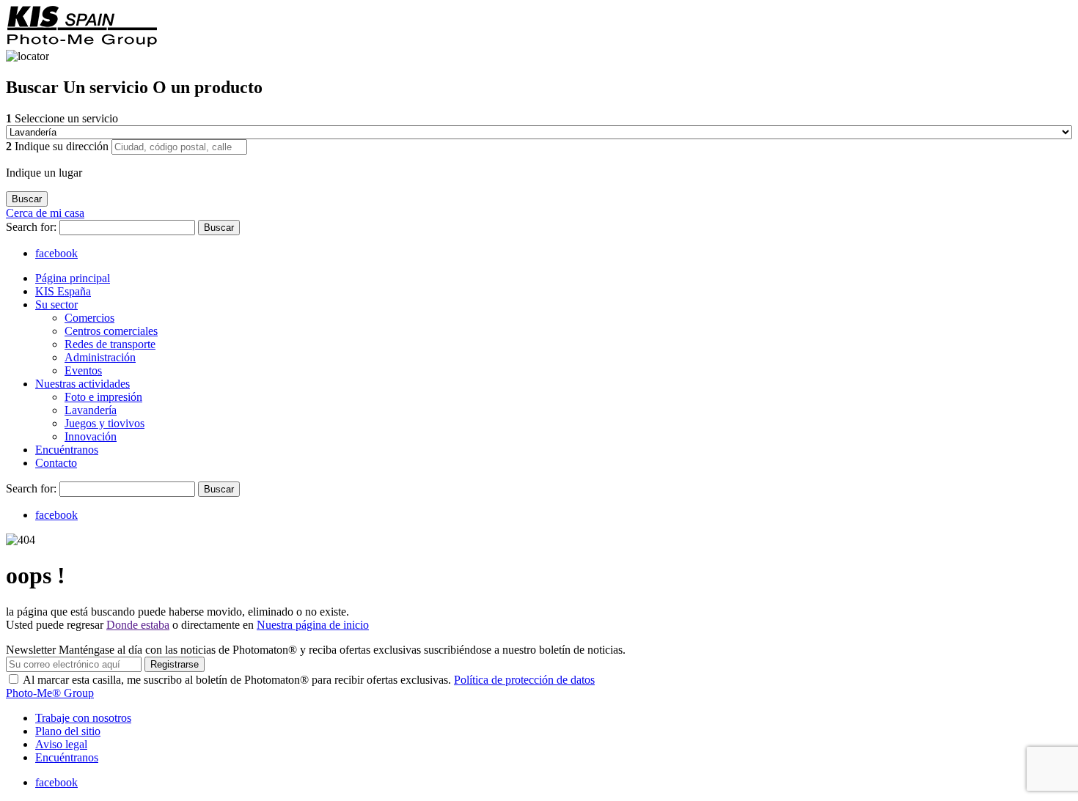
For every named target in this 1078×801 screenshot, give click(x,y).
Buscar (219, 227)
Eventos (83, 370)
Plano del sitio (67, 731)
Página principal (72, 278)
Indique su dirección (58, 146)
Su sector (56, 304)
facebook (56, 253)
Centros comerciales (111, 331)
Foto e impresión (103, 397)
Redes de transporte (110, 344)
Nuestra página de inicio (313, 625)
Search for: (32, 227)
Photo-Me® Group (50, 693)
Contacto (56, 463)
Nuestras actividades (82, 383)
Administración (100, 357)
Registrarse (174, 664)
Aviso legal (61, 744)
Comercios (89, 317)
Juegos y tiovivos (104, 423)
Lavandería (91, 410)
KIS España (63, 291)
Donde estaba (137, 625)
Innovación (91, 436)
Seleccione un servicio (62, 118)
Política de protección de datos (524, 679)
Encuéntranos (66, 449)
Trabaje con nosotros (83, 718)
